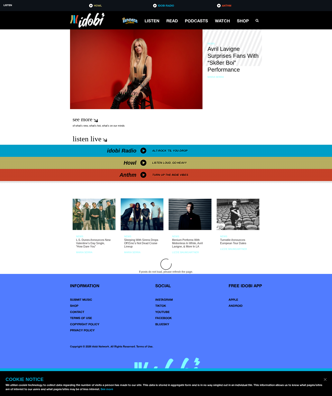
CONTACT (77, 312)
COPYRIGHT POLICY (84, 324)
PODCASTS (196, 20)
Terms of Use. (144, 346)
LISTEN (152, 20)
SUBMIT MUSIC (81, 299)
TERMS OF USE (81, 318)
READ (172, 20)
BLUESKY (162, 324)
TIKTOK (160, 305)
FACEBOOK (163, 318)
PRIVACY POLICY (82, 330)
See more (107, 389)
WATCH (222, 20)
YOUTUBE (162, 312)
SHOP (243, 20)
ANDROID (236, 305)
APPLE (233, 299)
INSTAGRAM (164, 299)
